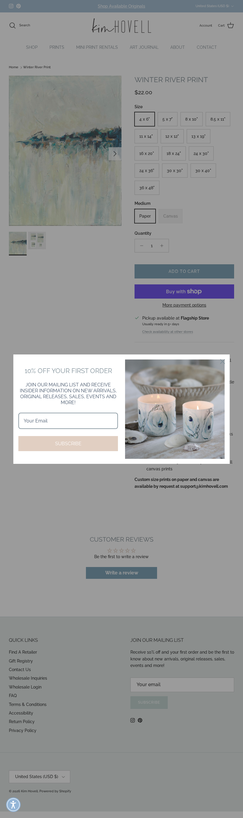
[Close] (222, 361)
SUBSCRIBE (68, 443)
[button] (13, 804)
